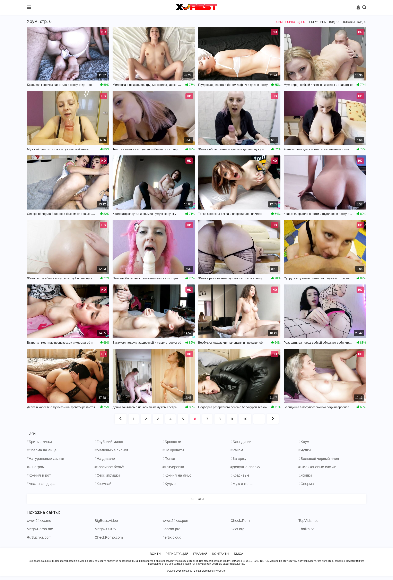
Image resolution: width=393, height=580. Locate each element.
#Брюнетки (172, 442)
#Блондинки (240, 442)
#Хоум (303, 442)
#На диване (105, 459)
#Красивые (239, 475)
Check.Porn (240, 521)
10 (245, 419)
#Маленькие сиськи (111, 450)
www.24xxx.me (39, 521)
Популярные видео (324, 22)
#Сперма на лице (41, 450)
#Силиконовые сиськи (317, 467)
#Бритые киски (39, 442)
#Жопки (305, 475)
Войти (155, 553)
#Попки (169, 459)
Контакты (220, 553)
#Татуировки (173, 467)
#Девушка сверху (245, 467)
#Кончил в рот (39, 475)
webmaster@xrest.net (214, 570)
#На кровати (173, 450)
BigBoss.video (106, 521)
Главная (200, 553)
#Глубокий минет (109, 442)
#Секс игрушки (107, 475)
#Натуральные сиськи (45, 459)
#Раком (236, 450)
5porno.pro (171, 529)
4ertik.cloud (172, 537)
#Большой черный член (318, 459)
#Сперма (306, 484)
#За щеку (238, 459)
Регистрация (177, 553)
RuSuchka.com (39, 537)
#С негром (35, 467)
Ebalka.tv (306, 529)
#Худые (169, 484)
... (259, 419)
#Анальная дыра (41, 484)
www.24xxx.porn (176, 521)
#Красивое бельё (109, 467)
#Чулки (304, 450)
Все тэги (197, 499)
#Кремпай (103, 484)
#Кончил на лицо (177, 475)
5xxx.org (237, 529)
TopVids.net (308, 521)
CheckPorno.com (109, 537)
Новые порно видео (289, 22)
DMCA (238, 553)
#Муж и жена (241, 484)
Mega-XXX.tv (105, 529)
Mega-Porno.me (40, 529)
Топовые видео (354, 22)
